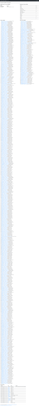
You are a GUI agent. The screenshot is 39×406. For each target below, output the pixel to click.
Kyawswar (2, 271)
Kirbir (1, 175)
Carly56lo (2, 47)
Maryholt (2, 111)
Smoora (2, 25)
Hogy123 (2, 205)
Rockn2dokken (2, 248)
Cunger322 (2, 305)
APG (1, 154)
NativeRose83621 (3, 76)
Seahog (2, 43)
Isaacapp (2, 104)
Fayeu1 (2, 196)
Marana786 (2, 233)
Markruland (2, 241)
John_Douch (2, 121)
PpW (1, 171)
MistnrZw (2, 166)
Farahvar (2, 158)
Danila (2, 267)
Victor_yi (2, 117)
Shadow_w (2, 143)
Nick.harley (2, 269)
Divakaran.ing (2, 54)
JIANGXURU (2, 71)
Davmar (2, 256)
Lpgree (2, 275)
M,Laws (2, 119)
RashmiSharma (2, 42)
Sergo (2, 204)
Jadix (1, 173)
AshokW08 (2, 80)
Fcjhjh (1, 218)
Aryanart (2, 259)
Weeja (2, 210)
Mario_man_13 (2, 66)
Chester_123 (2, 114)
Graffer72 (2, 79)
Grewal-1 (2, 23)
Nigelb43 (2, 159)
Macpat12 (2, 182)
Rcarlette (2, 67)
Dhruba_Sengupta (3, 245)
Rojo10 (2, 150)
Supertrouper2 (2, 97)
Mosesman (2, 103)
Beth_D (2, 21)
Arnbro (2, 110)
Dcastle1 (2, 98)
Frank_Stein (2, 297)
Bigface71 (2, 78)
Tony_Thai (2, 303)
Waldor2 (2, 92)
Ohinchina (2, 36)
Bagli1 (1, 133)
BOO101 (2, 151)
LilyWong (2, 253)
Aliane (2, 185)
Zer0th (2, 135)
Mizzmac (2, 106)
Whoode (2, 52)
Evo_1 (1, 146)
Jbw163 (2, 99)
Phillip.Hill (2, 68)
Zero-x (2, 141)
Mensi (2, 109)
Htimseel (2, 287)
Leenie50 (2, 167)
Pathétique (2, 213)
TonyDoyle (2, 176)
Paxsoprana (2, 181)
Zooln (1, 214)
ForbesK (2, 291)
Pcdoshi (2, 216)
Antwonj (2, 123)
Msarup (2, 208)
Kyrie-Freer (2, 30)
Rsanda (2, 261)
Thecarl (2, 113)
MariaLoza (2, 48)
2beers (2, 63)
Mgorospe (2, 234)
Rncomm (2, 62)
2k (1, 301)
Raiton (2, 165)
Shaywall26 (2, 38)
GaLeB (2, 189)
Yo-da (2, 180)
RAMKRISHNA (2, 39)
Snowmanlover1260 (3, 240)
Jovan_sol (2, 155)
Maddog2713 (2, 179)
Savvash (2, 147)
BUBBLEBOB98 (2, 163)
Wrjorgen (2, 190)
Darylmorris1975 (2, 209)
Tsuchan (2, 178)
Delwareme (2, 157)
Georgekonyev (2, 244)
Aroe (1, 59)
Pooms (2, 122)
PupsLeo (2, 242)
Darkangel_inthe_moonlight (3, 83)
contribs (5, 21)
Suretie (2, 184)
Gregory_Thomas (3, 70)
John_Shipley (2, 299)
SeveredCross (2, 102)
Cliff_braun (2, 249)
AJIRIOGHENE (2, 288)
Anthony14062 (2, 202)
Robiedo (2, 280)
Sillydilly (2, 134)
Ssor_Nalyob (2, 40)
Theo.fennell (2, 51)
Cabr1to (2, 217)
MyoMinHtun (2, 137)
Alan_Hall (2, 257)
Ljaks (1, 260)
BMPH (2, 258)
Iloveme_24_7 (2, 230)
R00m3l (2, 279)
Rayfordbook (2, 34)
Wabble (2, 293)
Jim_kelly (2, 281)
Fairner (2, 285)
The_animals (2, 126)
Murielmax (2, 139)
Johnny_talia (2, 95)
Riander (2, 284)
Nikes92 (2, 264)
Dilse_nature (2, 87)
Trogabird (2, 238)
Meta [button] (8, 0)
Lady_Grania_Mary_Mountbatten (4, 236)
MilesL (2, 142)
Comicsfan (2, 263)
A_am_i (2, 268)
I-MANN (2, 131)
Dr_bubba (2, 100)
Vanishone (2, 224)
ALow (1, 105)
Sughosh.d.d (2, 149)
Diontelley (2, 22)
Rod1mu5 (2, 254)
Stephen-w (2, 56)
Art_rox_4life (2, 206)
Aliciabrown (2, 161)
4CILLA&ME (2, 26)
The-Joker (2, 226)
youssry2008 (2, 35)
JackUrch (2, 232)
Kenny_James (2, 252)
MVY (1, 84)
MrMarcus (2, 225)
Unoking (2, 138)
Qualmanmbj (2, 58)
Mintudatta (2, 221)
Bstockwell (2, 32)
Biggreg (2, 237)
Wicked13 (2, 101)
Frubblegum (2, 295)
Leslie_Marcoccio (3, 292)
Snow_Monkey (2, 300)
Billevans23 (2, 153)
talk (3, 21)
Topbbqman (2, 277)
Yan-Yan (2, 75)
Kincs (1, 296)
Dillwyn (2, 250)
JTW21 (2, 24)
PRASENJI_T (2, 194)
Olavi (1, 174)
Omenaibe (2, 60)
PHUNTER (2, 55)
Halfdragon (2, 212)
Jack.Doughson (2, 177)
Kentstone (2, 197)
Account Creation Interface (3, 0)
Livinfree (2, 82)
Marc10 (2, 130)
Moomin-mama (2, 94)
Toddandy (2, 86)
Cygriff (2, 90)
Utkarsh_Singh (2, 289)
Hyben (2, 273)
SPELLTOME (2, 162)
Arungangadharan (3, 118)
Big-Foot (2, 228)
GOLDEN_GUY (2, 283)
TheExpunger (2, 188)
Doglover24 (2, 169)
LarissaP (2, 200)
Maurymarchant (2, 64)
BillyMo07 (2, 50)
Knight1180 (2, 246)
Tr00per (2, 201)
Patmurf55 (2, 186)
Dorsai (2, 272)
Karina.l (2, 129)
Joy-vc (2, 170)
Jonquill (2, 276)
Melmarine (2, 265)
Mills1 (1, 145)
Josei (1, 115)
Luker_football (2, 91)
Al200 (2, 193)
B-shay (2, 125)
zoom (6, 21)
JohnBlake (2, 255)
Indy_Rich (2, 220)
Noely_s (2, 31)
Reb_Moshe (2, 198)
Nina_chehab (2, 88)
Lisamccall (2, 46)
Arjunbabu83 (2, 192)
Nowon (2, 222)
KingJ (1, 229)
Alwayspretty (2, 96)
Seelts (2, 127)
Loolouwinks (2, 74)
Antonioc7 (2, 27)
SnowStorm (2, 107)
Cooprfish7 (2, 304)
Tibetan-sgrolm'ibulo (3, 72)
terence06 (2, 44)
